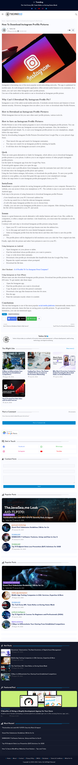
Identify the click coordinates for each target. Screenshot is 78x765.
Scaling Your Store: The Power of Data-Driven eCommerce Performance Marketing (38, 373)
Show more (69, 348)
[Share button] (39, 319)
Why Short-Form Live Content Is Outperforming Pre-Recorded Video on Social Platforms (64, 373)
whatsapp (59, 446)
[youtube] (39, 8)
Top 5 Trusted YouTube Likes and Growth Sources (12, 399)
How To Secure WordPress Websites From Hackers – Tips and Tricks (24, 749)
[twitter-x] (35, 8)
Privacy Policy (30, 758)
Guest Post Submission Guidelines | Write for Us (30, 527)
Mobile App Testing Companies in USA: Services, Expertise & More (37, 595)
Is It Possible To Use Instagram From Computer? (31, 269)
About (15, 758)
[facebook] (31, 8)
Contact (21, 758)
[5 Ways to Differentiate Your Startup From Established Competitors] (6, 624)
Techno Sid (42, 336)
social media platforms (47, 305)
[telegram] (46, 8)
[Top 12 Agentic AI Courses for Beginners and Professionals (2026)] (6, 615)
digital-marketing (11, 21)
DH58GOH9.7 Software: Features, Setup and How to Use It (35, 537)
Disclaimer (45, 758)
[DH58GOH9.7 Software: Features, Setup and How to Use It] (6, 537)
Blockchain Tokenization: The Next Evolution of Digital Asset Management (36, 650)
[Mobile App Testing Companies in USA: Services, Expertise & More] (6, 595)
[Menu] (2, 14)
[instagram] (42, 8)
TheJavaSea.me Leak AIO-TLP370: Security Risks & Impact (21, 727)
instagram (21, 451)
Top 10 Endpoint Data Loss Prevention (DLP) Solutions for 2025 (36, 547)
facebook (22, 446)
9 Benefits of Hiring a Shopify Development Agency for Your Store (27, 711)
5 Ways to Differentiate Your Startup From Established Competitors (39, 5)
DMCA (38, 758)
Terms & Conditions (57, 758)
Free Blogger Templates (52, 760)
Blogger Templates (30, 760)
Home (3, 21)
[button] (76, 14)
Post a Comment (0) (39, 423)
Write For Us (68, 758)
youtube (59, 451)
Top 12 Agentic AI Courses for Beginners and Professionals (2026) (37, 614)
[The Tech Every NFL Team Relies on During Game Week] (6, 605)
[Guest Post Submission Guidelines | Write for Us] (6, 527)
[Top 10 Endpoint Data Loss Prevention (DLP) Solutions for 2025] (6, 547)
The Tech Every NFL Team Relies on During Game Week (33, 605)
